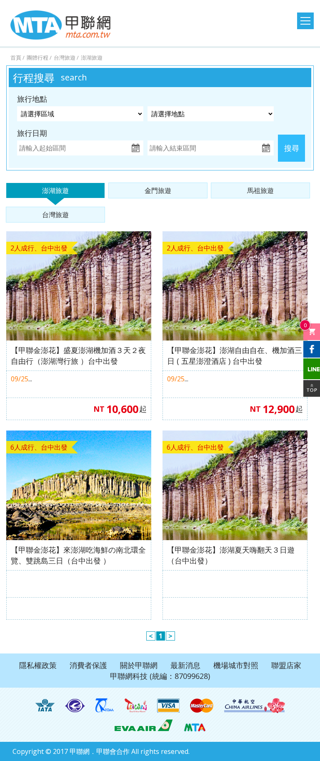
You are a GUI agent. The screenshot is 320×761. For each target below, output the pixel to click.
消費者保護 (88, 665)
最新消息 (185, 665)
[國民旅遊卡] (136, 705)
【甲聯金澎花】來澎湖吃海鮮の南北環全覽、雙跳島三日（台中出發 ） (78, 555)
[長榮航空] (143, 724)
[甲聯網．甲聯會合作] (194, 724)
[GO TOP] (311, 388)
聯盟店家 (286, 665)
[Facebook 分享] (311, 349)
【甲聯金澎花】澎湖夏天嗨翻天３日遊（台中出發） (231, 555)
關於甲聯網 (139, 665)
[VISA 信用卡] (168, 705)
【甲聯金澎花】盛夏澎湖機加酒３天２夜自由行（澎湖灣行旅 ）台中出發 (78, 355)
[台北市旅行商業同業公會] (75, 705)
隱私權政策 (38, 665)
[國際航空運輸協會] (45, 705)
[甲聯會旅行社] (60, 25)
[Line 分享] (311, 368)
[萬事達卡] (202, 705)
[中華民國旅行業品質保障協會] (104, 705)
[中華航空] (254, 705)
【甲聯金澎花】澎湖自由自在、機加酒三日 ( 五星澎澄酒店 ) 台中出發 (234, 355)
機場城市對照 (235, 665)
